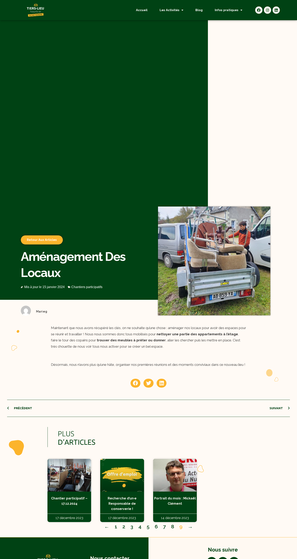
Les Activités (169, 10)
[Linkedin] (276, 10)
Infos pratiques (226, 10)
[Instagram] (267, 10)
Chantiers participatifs (86, 287)
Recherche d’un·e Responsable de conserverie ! (122, 503)
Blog (199, 10)
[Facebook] (258, 10)
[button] (136, 383)
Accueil (141, 10)
